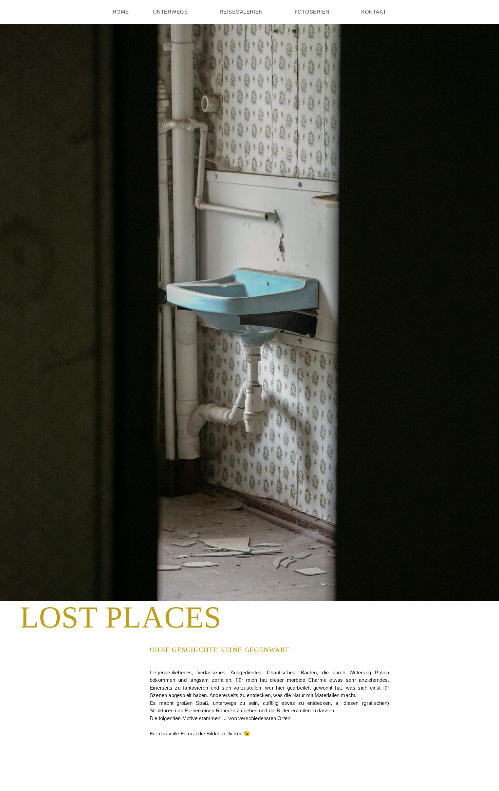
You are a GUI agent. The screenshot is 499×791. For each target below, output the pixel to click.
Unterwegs (170, 12)
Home (121, 12)
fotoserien (312, 12)
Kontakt (373, 12)
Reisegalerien (241, 12)
